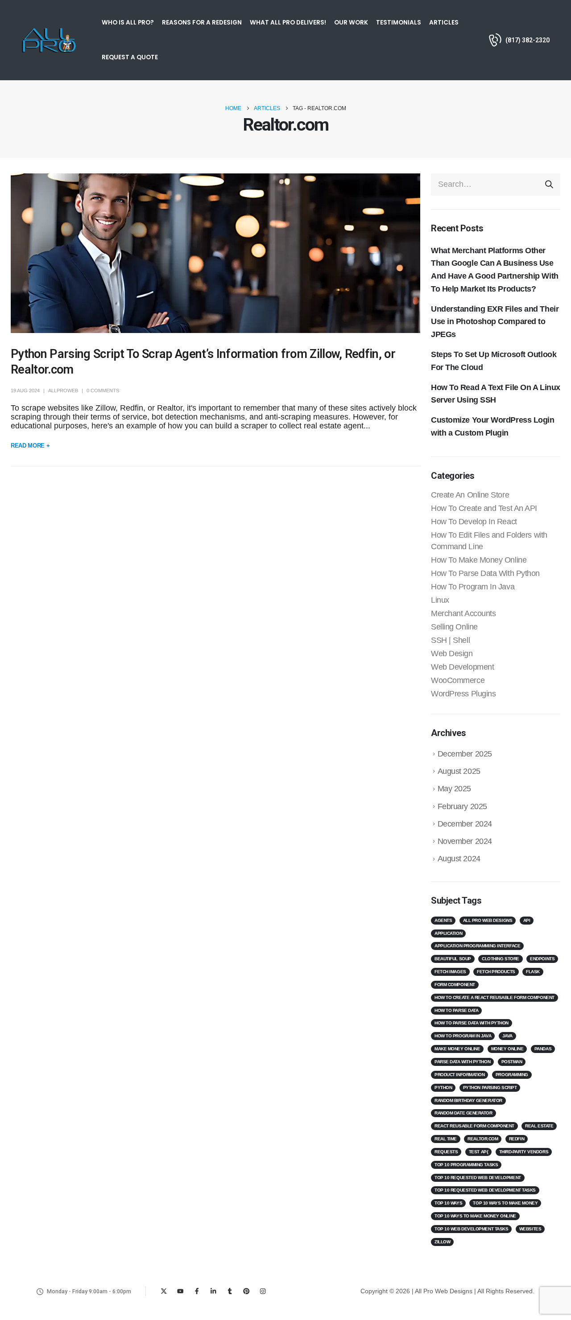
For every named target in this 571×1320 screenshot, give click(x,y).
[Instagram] (263, 1291)
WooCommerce (457, 680)
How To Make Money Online (478, 559)
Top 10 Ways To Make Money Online (475, 1215)
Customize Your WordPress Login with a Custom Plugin (492, 426)
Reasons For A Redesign (202, 22)
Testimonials (398, 22)
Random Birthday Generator (468, 1100)
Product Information (459, 1074)
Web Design (452, 653)
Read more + (30, 445)
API (526, 920)
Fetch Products (496, 971)
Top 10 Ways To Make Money (505, 1203)
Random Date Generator (463, 1112)
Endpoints (542, 958)
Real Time (445, 1138)
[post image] (215, 253)
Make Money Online (457, 1048)
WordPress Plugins (463, 693)
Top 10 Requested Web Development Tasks (485, 1190)
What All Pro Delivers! (288, 22)
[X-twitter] (164, 1291)
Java (507, 1035)
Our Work (351, 22)
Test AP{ (478, 1151)
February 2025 (462, 806)
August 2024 (459, 858)
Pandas (542, 1048)
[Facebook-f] (197, 1291)
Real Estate (539, 1125)
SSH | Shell (450, 640)
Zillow (442, 1241)
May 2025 (454, 788)
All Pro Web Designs (487, 920)
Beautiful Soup (452, 958)
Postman (511, 1061)
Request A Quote (130, 57)
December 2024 (465, 823)
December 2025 (465, 753)
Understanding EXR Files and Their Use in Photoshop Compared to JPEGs (495, 321)
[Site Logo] (48, 40)
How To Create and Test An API (484, 508)
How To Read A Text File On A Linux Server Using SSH (495, 394)
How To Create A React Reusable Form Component (494, 997)
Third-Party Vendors (523, 1151)
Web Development (462, 666)
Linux (440, 600)
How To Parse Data (456, 1010)
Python (443, 1087)
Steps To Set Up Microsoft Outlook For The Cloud (493, 361)
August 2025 (459, 771)
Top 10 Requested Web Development (477, 1177)
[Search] (549, 184)
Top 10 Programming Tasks (466, 1164)
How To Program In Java (472, 586)
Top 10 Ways (448, 1203)
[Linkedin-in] (213, 1291)
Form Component (454, 984)
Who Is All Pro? (128, 22)
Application (448, 933)
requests (446, 1151)
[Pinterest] (246, 1291)
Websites (530, 1228)
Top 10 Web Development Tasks (471, 1228)
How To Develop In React (474, 521)
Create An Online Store (470, 494)
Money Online (507, 1048)
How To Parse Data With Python (485, 573)
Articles (444, 22)
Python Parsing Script (490, 1087)
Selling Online (454, 626)
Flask (533, 971)
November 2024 (465, 841)
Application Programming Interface (477, 945)
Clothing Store (500, 958)
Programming (512, 1074)
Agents (443, 920)
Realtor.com (483, 1138)
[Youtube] (180, 1291)
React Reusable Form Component (474, 1125)
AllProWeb (63, 390)
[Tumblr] (230, 1291)
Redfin (516, 1138)
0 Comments (103, 390)
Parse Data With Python (462, 1061)
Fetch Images (450, 971)
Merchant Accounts (463, 613)
